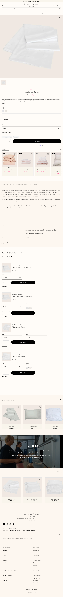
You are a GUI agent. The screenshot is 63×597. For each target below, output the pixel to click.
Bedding (12, 13)
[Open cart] (60, 5)
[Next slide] (60, 149)
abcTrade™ (35, 553)
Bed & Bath (7, 13)
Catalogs (35, 565)
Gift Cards (5, 580)
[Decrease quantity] (4, 141)
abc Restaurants (6, 553)
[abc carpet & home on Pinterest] (7, 524)
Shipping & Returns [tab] (21, 184)
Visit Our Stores (31, 520)
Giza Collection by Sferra (40, 13)
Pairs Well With (5, 149)
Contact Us (5, 573)
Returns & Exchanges (7, 575)
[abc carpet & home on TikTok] (13, 524)
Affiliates (5, 560)
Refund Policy (36, 580)
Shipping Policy (36, 578)
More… (3, 103)
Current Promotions (37, 560)
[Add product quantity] (3, 282)
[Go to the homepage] (31, 7)
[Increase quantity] (9, 141)
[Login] (57, 5)
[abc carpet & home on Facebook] (4, 524)
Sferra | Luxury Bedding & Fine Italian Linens (24, 13)
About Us (5, 550)
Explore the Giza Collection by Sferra (13, 253)
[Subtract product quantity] (8, 282)
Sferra (31, 89)
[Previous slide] (58, 149)
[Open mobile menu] (2, 5)
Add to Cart (23, 282)
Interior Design (36, 550)
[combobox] (31, 9)
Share (4, 243)
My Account (5, 578)
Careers (4, 555)
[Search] (60, 9)
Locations (5, 562)
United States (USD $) (31, 589)
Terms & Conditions (37, 575)
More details (4, 286)
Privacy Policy (36, 573)
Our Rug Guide (36, 555)
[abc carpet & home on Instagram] (10, 524)
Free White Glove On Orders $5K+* (31, 1)
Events (34, 562)
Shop (3, 13)
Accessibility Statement (38, 582)
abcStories (35, 558)
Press (4, 558)
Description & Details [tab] (8, 184)
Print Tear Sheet (33, 184)
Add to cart (37, 141)
